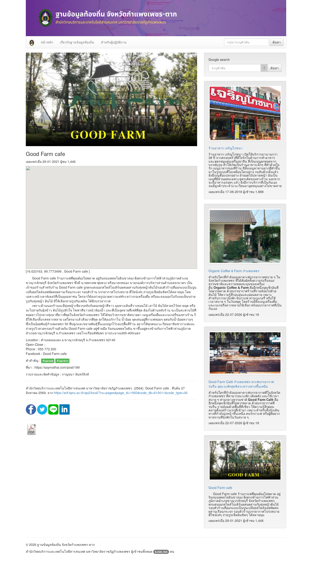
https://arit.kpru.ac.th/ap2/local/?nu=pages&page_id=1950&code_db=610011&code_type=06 (121, 392)
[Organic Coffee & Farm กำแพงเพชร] (245, 236)
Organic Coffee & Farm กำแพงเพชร (234, 270)
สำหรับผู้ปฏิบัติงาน (114, 42)
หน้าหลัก (47, 42)
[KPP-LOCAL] (31, 42)
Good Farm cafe (220, 487)
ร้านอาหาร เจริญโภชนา (226, 148)
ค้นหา (276, 42)
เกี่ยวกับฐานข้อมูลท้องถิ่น (77, 42)
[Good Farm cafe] (245, 460)
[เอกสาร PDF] (31, 429)
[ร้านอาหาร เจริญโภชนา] (245, 113)
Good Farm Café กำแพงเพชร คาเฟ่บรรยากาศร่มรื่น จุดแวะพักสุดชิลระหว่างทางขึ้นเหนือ (241, 384)
